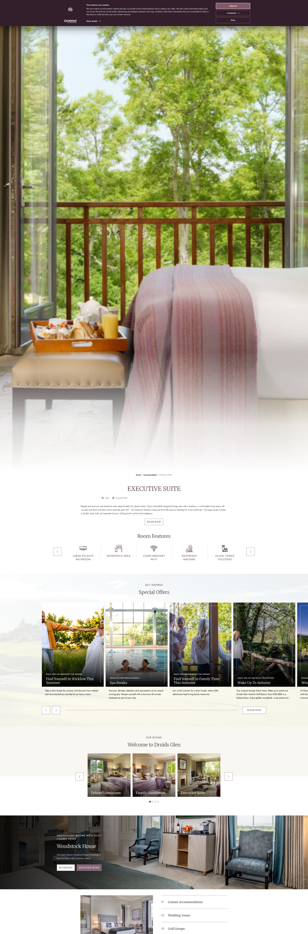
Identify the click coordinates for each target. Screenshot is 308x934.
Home (138, 475)
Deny (233, 20)
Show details (91, 21)
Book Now (154, 521)
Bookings (66, 867)
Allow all (233, 6)
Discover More (89, 867)
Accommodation (150, 475)
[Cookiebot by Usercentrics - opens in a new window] (70, 21)
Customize (231, 13)
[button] (57, 552)
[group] (73, 649)
